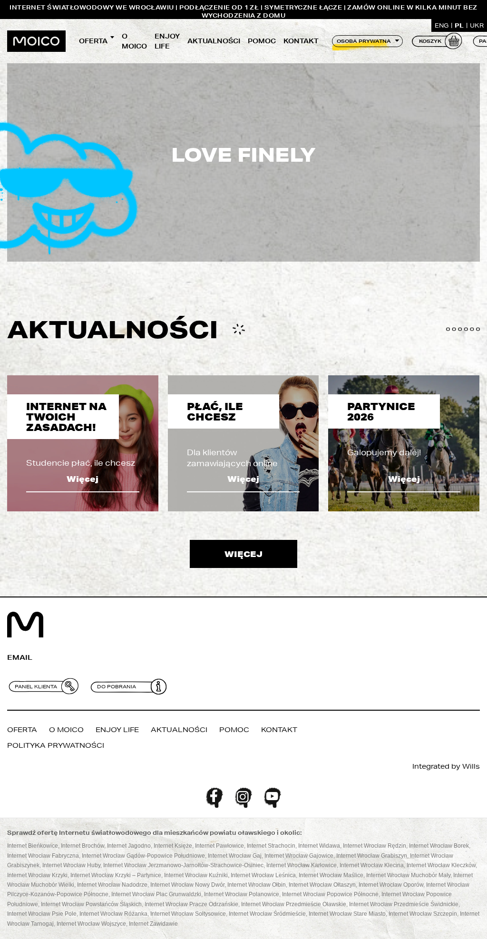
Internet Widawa (319, 845)
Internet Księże (173, 845)
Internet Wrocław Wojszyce (91, 923)
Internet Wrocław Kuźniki (196, 875)
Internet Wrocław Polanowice (241, 894)
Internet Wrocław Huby (71, 865)
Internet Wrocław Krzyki (37, 875)
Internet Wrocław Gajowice (298, 855)
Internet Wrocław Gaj (235, 855)
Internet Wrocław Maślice (331, 875)
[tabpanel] (82, 443)
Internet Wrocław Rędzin (374, 845)
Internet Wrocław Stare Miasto (347, 913)
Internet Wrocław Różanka (113, 913)
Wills (471, 766)
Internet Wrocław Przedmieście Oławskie (293, 904)
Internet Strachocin (271, 845)
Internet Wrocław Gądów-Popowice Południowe (143, 855)
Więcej (82, 478)
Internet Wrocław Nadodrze (112, 884)
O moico (134, 41)
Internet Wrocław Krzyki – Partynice (115, 875)
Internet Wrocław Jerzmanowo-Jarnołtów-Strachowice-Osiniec (183, 865)
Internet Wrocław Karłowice (301, 865)
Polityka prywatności (55, 745)
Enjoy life (167, 41)
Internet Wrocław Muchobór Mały (408, 875)
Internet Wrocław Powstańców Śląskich (91, 904)
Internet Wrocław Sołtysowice (188, 913)
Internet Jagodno (129, 845)
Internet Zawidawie (153, 923)
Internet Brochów (82, 845)
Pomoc (262, 41)
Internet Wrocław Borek (439, 845)
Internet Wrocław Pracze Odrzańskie (191, 904)
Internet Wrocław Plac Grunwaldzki (156, 894)
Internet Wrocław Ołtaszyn (322, 884)
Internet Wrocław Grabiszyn (371, 855)
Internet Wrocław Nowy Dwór (187, 884)
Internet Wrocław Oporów (391, 884)
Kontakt (301, 41)
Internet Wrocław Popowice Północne (330, 894)
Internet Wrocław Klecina (372, 865)
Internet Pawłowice (219, 845)
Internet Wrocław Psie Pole (42, 913)
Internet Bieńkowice (32, 845)
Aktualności (213, 41)
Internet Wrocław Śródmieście (267, 913)
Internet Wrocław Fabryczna (43, 855)
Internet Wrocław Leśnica (263, 875)
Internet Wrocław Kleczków (441, 865)
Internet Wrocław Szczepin (423, 913)
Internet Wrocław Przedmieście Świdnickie (403, 904)
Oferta (93, 41)
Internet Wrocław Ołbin (256, 884)
